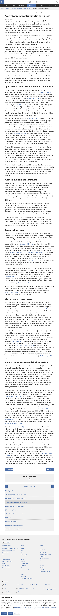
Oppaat (22, 567)
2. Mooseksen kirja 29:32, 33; (18, 252)
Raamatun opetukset (6, 545)
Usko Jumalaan (5, 565)
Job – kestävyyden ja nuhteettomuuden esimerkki (18, 510)
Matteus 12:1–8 (33, 261)
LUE (36, 12)
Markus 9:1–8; (19, 345)
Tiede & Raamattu (6, 567)
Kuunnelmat (23, 576)
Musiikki (23, 574)
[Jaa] (53, 8)
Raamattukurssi (5, 552)
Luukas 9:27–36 (29, 345)
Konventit (42, 565)
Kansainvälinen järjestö (45, 571)
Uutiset (41, 545)
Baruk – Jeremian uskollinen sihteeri (15, 506)
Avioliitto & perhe (6, 559)
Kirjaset (22, 552)
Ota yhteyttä (42, 556)
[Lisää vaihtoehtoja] (57, 8)
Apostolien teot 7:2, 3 (12, 419)
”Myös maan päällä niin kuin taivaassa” (15, 495)
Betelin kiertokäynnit (44, 558)
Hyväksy (4, 613)
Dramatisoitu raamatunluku (27, 578)
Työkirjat (23, 561)
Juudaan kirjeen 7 (34, 118)
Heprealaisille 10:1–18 (25, 283)
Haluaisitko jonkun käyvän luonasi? (14, 529)
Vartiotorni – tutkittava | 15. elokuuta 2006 (21, 8)
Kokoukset (42, 560)
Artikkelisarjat (24, 557)
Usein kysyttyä (43, 552)
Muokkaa (16, 613)
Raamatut (23, 548)
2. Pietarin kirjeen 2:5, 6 (19, 133)
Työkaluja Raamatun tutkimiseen (9, 554)
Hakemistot (23, 565)
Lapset (3, 563)
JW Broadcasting (25, 570)
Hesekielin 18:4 (20, 105)
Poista (10, 613)
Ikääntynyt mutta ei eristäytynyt (14, 525)
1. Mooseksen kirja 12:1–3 (13, 423)
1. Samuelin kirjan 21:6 (26, 244)
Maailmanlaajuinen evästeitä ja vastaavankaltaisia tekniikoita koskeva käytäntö (35, 607)
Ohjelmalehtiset (24, 563)
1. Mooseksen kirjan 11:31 (13, 396)
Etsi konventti (33, 585)
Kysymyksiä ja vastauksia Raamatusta (10, 548)
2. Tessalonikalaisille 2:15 (13, 292)
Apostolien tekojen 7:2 (41, 409)
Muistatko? (8, 517)
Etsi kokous (19, 585)
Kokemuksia (42, 569)
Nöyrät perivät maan (11, 491)
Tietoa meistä (43, 549)
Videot (22, 572)
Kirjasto (2, 8)
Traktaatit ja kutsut (25, 554)
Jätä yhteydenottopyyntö (45, 554)
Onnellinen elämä (6, 557)
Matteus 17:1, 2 (17, 341)
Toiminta (42, 567)
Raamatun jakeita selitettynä (8, 550)
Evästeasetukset (38, 609)
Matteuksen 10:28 (33, 98)
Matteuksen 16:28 (41, 309)
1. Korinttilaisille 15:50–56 (44, 92)
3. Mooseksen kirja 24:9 (35, 252)
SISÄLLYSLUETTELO (29, 486)
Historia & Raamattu (6, 570)
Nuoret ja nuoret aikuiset (7, 561)
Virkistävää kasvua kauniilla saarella (15, 498)
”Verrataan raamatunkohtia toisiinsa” (16, 502)
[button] (17, 5)
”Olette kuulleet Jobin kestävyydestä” (15, 514)
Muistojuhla (42, 563)
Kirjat (22, 550)
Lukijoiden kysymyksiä (11, 521)
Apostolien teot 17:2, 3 (12, 276)
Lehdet (7, 8)
